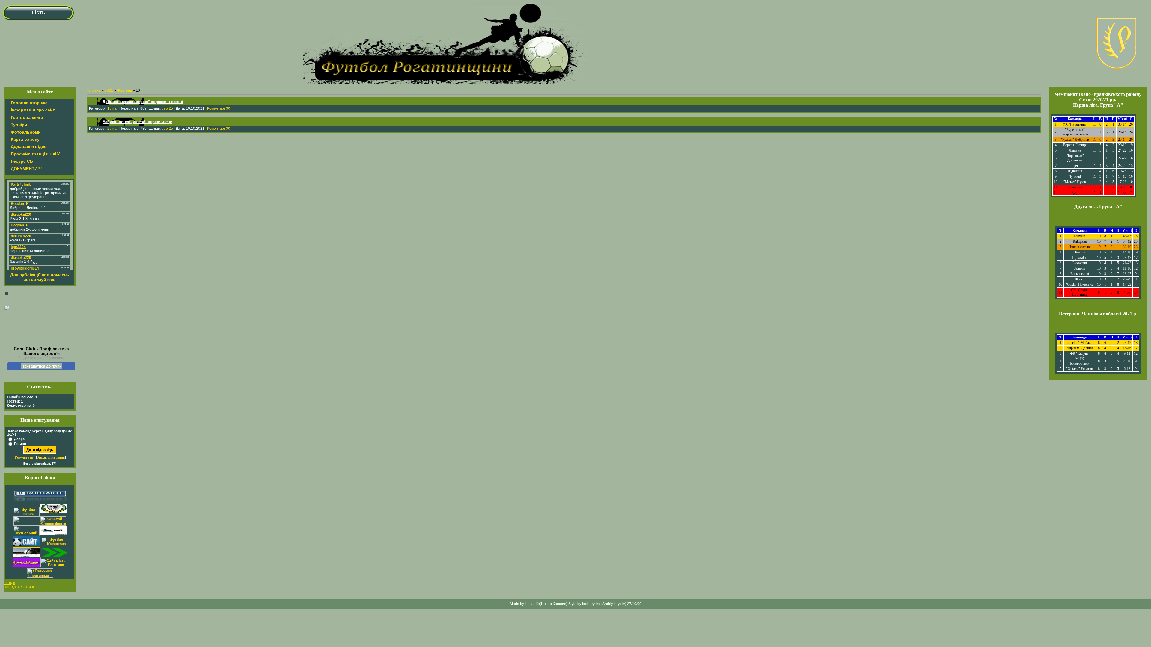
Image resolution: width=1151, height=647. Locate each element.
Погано (20, 443)
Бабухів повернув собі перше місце (137, 122)
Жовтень (124, 90)
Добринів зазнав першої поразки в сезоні (143, 101)
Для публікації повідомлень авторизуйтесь (39, 277)
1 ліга (112, 108)
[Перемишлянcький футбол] (27, 556)
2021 (109, 90)
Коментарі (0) (218, 108)
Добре (19, 439)
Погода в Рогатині (19, 587)
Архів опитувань (51, 457)
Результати (24, 457)
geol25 (167, 108)
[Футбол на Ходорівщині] (26, 566)
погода (9, 583)
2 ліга (112, 128)
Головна (94, 90)
